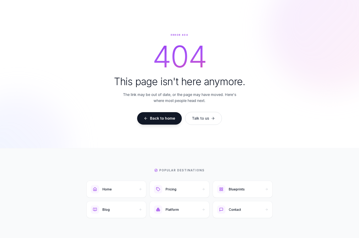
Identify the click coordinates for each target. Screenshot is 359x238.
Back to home (162, 118)
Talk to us (200, 118)
